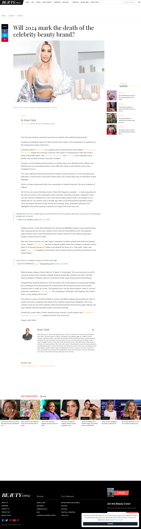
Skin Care (65, 2)
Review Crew (85, 2)
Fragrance (57, 2)
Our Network (67, 496)
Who (38, 512)
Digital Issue (95, 2)
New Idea (64, 509)
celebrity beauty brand (28, 366)
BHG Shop (64, 506)
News (27, 2)
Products (76, 2)
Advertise (4, 506)
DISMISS (110, 524)
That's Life (64, 515)
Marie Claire (41, 502)
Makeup (38, 2)
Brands (40, 496)
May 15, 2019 (44, 219)
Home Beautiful (42, 509)
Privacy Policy (6, 515)
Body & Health (47, 2)
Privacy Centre (119, 520)
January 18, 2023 (61, 264)
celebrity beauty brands (47, 366)
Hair (32, 2)
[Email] (93, 330)
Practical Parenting (68, 512)
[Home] (11, 2)
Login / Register (129, 2)
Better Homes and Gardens (70, 502)
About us (4, 502)
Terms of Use (5, 512)
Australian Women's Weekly (46, 515)
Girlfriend (40, 506)
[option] (10, 413)
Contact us (5, 509)
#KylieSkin (30, 214)
